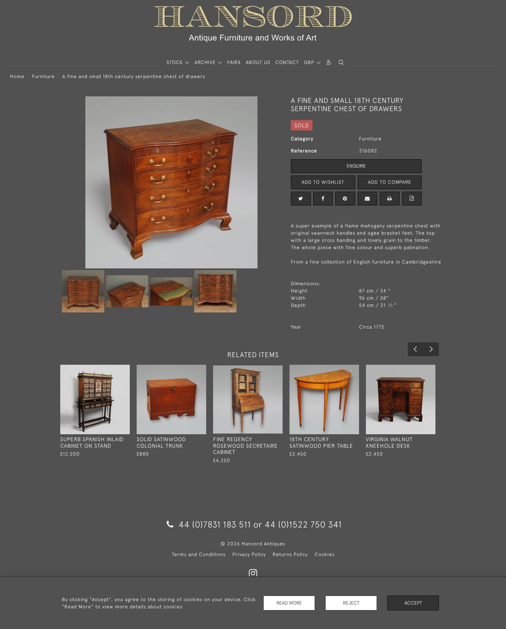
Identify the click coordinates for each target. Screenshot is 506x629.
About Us (258, 62)
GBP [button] (310, 62)
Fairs (234, 62)
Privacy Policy (249, 554)
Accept (413, 603)
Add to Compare (389, 182)
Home (17, 76)
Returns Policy (290, 554)
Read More (289, 603)
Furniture (43, 76)
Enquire (356, 166)
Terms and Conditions (198, 554)
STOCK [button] (176, 62)
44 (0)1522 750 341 (303, 524)
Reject (351, 603)
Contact (287, 62)
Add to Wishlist (323, 182)
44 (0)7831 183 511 (214, 524)
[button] (341, 62)
